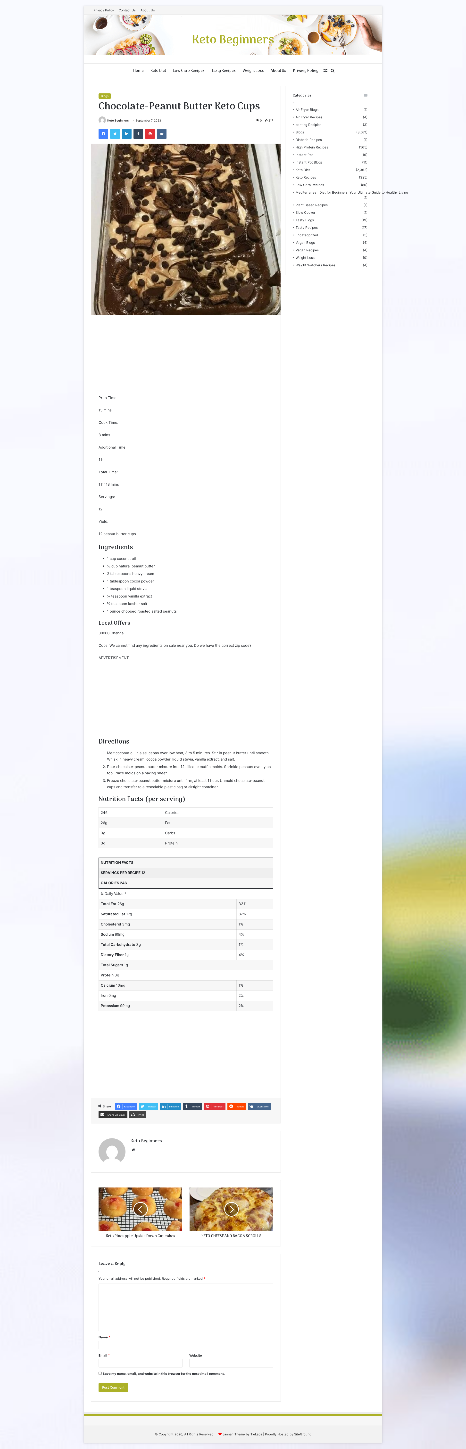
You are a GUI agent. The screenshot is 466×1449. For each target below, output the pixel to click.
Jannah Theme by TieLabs (242, 1434)
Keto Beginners (118, 120)
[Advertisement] (186, 358)
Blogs (104, 96)
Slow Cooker (305, 212)
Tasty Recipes (223, 71)
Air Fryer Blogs (307, 110)
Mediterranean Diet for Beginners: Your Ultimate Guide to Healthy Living (352, 192)
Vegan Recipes (307, 250)
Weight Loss (253, 71)
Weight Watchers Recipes (315, 265)
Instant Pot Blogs (309, 162)
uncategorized (307, 235)
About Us (148, 10)
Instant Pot (304, 155)
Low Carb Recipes (189, 71)
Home (138, 71)
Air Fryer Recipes (309, 117)
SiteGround (302, 1434)
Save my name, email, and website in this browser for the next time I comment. (164, 1373)
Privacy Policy (103, 10)
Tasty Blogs (305, 220)
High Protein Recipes (312, 147)
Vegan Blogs (305, 243)
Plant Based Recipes (312, 205)
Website (195, 1355)
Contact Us (127, 10)
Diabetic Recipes (309, 140)
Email (104, 1355)
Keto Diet (158, 71)
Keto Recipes (306, 177)
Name (104, 1337)
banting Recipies (308, 125)
